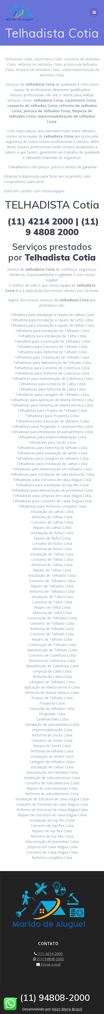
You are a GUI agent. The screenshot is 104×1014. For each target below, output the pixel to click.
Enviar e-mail (50, 964)
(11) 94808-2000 (50, 958)
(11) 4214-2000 (50, 953)
